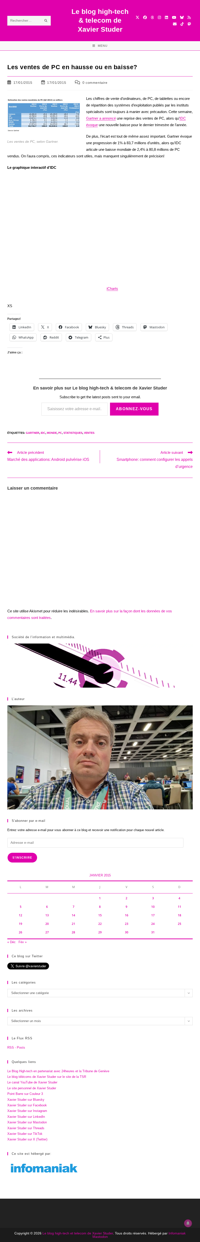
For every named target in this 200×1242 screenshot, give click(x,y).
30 (126, 932)
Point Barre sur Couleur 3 (25, 1094)
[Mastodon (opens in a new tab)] (189, 24)
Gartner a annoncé (101, 118)
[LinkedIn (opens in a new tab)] (166, 17)
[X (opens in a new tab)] (137, 17)
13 (47, 915)
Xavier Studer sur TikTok (24, 1134)
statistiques (72, 432)
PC (60, 432)
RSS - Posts (16, 1047)
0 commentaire (95, 83)
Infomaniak (177, 1233)
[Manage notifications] (188, 1223)
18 (179, 915)
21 (73, 924)
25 (179, 924)
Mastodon (100, 1237)
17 (153, 915)
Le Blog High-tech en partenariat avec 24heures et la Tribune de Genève (58, 1071)
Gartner (32, 432)
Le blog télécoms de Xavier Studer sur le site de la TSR (46, 1077)
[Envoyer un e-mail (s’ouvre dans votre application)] (175, 24)
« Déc (11, 942)
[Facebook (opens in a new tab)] (145, 17)
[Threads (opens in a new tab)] (152, 17)
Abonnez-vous (134, 409)
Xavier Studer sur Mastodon (27, 1122)
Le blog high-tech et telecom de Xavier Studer (77, 1233)
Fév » (23, 942)
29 (100, 932)
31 (153, 932)
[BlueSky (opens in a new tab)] (182, 17)
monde (52, 432)
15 (100, 915)
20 (47, 924)
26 (20, 932)
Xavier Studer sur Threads (25, 1128)
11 (179, 907)
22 (100, 924)
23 (126, 924)
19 (20, 924)
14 (73, 915)
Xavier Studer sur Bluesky (25, 1099)
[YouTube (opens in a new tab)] (174, 17)
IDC (43, 432)
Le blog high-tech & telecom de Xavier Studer (100, 20)
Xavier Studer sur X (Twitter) (27, 1139)
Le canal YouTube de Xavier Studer (32, 1082)
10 (153, 907)
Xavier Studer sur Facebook (27, 1105)
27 (47, 932)
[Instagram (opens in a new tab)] (159, 17)
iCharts (112, 288)
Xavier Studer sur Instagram (27, 1111)
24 (153, 924)
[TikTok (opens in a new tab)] (182, 24)
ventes (89, 432)
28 (73, 932)
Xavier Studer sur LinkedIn (26, 1117)
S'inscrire (22, 857)
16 (126, 915)
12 (20, 915)
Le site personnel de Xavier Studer (31, 1088)
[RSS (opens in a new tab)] (189, 17)
